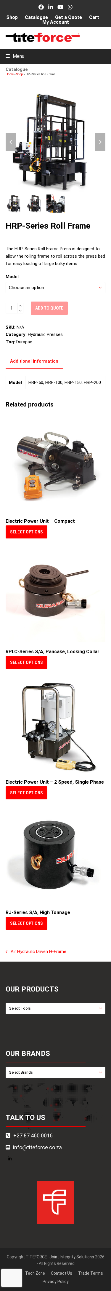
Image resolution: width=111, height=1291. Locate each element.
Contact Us (61, 1273)
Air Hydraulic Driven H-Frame (36, 952)
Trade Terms (90, 1273)
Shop (19, 74)
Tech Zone (35, 1273)
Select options (26, 532)
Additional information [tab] (34, 361)
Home (10, 74)
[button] (15, 56)
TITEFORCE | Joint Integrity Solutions (60, 1257)
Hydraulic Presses (45, 334)
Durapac (24, 342)
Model (12, 276)
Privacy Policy (56, 1281)
